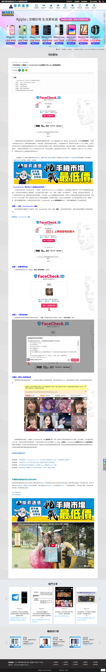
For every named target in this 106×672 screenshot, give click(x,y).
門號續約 (73, 157)
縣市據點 (75, 662)
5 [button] (54, 46)
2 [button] (50, 46)
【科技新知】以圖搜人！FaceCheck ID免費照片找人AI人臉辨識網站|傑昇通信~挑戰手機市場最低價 (21, 8)
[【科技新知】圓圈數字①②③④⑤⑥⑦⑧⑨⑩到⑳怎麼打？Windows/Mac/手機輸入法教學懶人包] (41, 597)
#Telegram (18, 620)
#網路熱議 (20, 67)
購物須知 (85, 664)
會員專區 (94, 1)
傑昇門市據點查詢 (16, 495)
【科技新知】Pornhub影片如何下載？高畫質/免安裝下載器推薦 (36, 462)
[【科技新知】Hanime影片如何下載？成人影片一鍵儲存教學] (64, 597)
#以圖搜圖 (26, 67)
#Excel (78, 620)
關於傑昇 (94, 8)
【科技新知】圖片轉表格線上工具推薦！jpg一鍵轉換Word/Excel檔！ (37, 465)
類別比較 (66, 664)
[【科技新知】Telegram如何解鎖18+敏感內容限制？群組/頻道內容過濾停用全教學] (19, 597)
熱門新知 (75, 664)
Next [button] (103, 28)
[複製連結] (26, 70)
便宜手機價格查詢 (16, 492)
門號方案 (79, 8)
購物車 (100, 2)
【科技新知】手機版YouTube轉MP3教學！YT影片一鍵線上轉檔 (36, 467)
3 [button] (51, 46)
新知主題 (56, 664)
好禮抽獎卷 (66, 157)
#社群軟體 (12, 618)
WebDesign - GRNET (63, 670)
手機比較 (58, 8)
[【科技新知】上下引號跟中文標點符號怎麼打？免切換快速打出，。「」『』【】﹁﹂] (86, 597)
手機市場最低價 (48, 157)
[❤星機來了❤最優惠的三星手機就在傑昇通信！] (53, 28)
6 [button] (55, 46)
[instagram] (69, 1)
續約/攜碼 (28, 485)
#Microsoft (47, 619)
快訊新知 (87, 8)
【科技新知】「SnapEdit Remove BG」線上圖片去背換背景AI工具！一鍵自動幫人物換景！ (44, 460)
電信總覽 (95, 662)
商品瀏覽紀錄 (104, 466)
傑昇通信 (37, 157)
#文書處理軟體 (40, 619)
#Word (34, 619)
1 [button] (48, 46)
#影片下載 (57, 616)
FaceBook (104, 460)
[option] (53, 28)
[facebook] (84, 1)
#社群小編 (23, 618)
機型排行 (43, 8)
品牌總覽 (56, 662)
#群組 (23, 620)
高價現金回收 (48, 485)
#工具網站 (14, 67)
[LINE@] (77, 1)
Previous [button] (2, 28)
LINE (105, 463)
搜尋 (103, 1)
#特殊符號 (34, 622)
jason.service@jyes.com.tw (21, 665)
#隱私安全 (18, 618)
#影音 (67, 616)
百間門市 (62, 485)
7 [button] (57, 46)
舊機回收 (65, 8)
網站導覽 (95, 664)
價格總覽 (36, 8)
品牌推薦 (66, 662)
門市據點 (72, 8)
